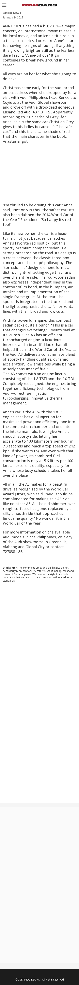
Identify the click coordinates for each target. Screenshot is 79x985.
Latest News (12, 13)
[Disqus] (39, 640)
